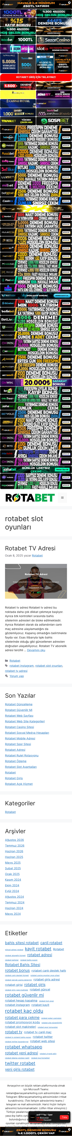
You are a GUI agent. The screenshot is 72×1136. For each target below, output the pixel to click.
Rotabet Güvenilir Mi (18, 710)
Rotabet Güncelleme (18, 704)
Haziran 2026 (14, 851)
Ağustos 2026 (14, 840)
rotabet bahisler (12, 960)
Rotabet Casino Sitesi (19, 727)
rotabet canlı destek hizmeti (17, 975)
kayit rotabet (38, 948)
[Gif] (36, 208)
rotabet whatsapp (23, 1046)
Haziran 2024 (14, 908)
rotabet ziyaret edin (48, 1054)
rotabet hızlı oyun (46, 1001)
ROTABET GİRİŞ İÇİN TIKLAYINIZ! (36, 77)
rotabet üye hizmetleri (40, 1058)
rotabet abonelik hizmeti (15, 955)
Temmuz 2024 (14, 902)
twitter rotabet (20, 1063)
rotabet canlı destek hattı (48, 970)
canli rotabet (51, 942)
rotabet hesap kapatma (21, 1000)
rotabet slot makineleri (20, 1027)
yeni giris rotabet (19, 1069)
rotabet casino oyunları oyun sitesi (45, 975)
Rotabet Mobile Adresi (20, 738)
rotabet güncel (40, 989)
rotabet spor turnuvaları (48, 1027)
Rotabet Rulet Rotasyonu (22, 755)
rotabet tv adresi (16, 671)
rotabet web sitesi (42, 1041)
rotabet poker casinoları (51, 1018)
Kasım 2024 (13, 879)
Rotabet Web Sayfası (19, 715)
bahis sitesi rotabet (22, 942)
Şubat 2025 (13, 868)
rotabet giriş (35, 984)
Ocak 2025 (12, 874)
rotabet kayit (40, 1005)
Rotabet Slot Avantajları (21, 767)
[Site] (36, 129)
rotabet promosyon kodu (22, 1022)
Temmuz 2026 (14, 845)
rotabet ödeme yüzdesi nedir (17, 1058)
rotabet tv (13, 1032)
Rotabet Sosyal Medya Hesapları (27, 732)
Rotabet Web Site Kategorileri (25, 721)
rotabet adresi (39, 954)
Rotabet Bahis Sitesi (22, 964)
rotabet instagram (22, 665)
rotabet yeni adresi (21, 1053)
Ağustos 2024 (14, 896)
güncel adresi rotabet (14, 950)
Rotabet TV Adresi (30, 548)
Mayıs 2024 (13, 913)
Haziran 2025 (14, 857)
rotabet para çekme (22, 1017)
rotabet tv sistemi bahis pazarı (18, 1037)
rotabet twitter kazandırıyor (16, 1042)
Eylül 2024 (12, 891)
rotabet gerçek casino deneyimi (18, 980)
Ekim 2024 (12, 885)
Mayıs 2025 (13, 862)
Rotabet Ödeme (15, 761)
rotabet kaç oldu (24, 1011)
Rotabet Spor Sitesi (18, 744)
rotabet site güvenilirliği (52, 1023)
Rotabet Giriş (14, 778)
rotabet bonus (17, 970)
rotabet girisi (14, 985)
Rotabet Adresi (15, 749)
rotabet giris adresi (46, 979)
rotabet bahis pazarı (29, 960)
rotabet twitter (43, 1037)
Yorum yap (17, 676)
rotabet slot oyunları (48, 665)
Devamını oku (36, 650)
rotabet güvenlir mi (24, 995)
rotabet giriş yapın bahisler (16, 990)
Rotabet (15, 660)
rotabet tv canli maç (38, 1032)
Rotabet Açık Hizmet (19, 784)
